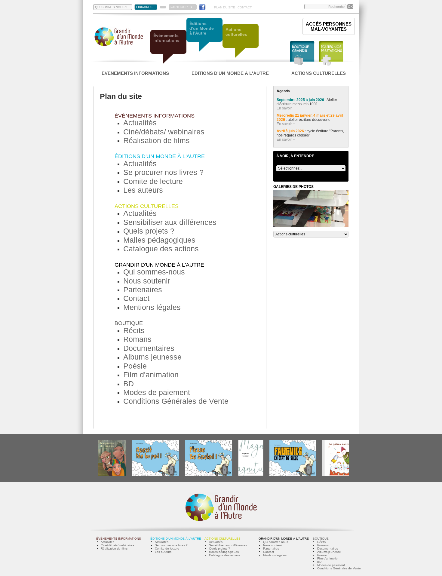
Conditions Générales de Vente (176, 401)
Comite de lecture (153, 181)
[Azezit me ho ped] (155, 474)
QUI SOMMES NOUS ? (111, 7)
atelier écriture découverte (309, 120)
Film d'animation (151, 374)
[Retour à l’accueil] (118, 45)
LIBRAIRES (144, 7)
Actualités (140, 122)
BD (128, 383)
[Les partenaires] (163, 7)
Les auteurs (143, 190)
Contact (136, 298)
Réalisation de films (156, 140)
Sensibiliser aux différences (169, 222)
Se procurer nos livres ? (163, 172)
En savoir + (286, 108)
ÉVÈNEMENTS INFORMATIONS (135, 73)
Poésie (135, 366)
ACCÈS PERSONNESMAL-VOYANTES (328, 26)
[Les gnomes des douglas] (112, 474)
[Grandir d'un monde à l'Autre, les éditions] (204, 35)
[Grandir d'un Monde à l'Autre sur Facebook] (202, 7)
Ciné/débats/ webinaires (163, 131)
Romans (137, 339)
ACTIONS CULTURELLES (318, 73)
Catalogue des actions (161, 248)
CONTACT (245, 7)
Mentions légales (152, 307)
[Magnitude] (250, 474)
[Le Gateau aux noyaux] (340, 474)
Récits (134, 330)
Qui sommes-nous (154, 272)
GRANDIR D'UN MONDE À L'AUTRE (159, 265)
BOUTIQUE (129, 323)
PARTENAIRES (181, 7)
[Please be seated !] (208, 474)
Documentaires (148, 348)
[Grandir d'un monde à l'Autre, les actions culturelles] (241, 41)
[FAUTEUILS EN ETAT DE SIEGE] (292, 474)
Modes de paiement (156, 392)
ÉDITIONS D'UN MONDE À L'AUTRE (230, 73)
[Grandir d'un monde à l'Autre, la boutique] (302, 53)
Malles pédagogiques (159, 240)
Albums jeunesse (152, 357)
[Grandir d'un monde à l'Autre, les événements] (168, 47)
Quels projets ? (148, 231)
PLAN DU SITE (224, 7)
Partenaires (142, 289)
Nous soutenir (146, 281)
